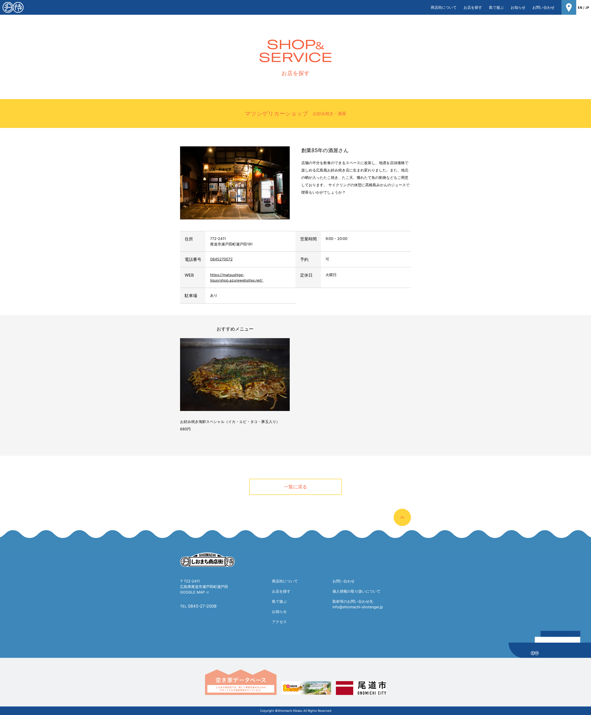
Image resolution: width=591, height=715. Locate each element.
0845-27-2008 (202, 606)
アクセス (279, 621)
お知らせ (518, 7)
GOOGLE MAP (192, 592)
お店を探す (473, 7)
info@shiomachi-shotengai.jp (357, 607)
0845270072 (221, 259)
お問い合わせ (543, 7)
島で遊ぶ (496, 7)
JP (587, 7)
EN (580, 7)
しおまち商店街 (13, 7)
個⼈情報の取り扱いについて (356, 591)
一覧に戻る (295, 487)
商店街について (444, 7)
